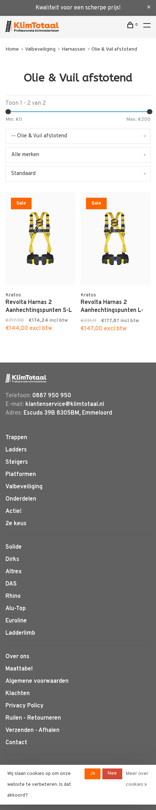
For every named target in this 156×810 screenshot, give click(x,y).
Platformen (20, 474)
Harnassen (73, 49)
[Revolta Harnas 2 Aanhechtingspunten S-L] (40, 240)
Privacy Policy (24, 706)
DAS (11, 584)
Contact (16, 742)
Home (12, 49)
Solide (13, 547)
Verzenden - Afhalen (32, 730)
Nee (112, 773)
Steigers (16, 462)
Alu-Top (15, 608)
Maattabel (19, 669)
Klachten (17, 693)
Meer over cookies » (137, 779)
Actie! (13, 511)
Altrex (13, 571)
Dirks (12, 559)
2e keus (15, 523)
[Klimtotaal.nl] (25, 378)
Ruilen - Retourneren (33, 718)
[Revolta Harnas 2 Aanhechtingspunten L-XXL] (116, 240)
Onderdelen (20, 499)
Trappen (16, 437)
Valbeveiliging (40, 49)
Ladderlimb (20, 633)
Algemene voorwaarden (37, 681)
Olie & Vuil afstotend (114, 49)
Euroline (16, 621)
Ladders (16, 450)
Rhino (13, 596)
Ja (92, 773)
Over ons (17, 656)
